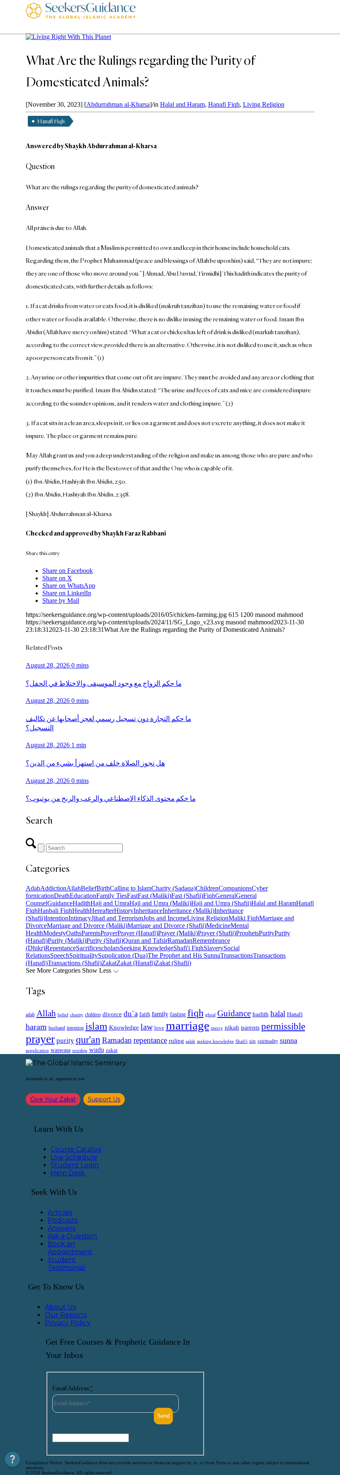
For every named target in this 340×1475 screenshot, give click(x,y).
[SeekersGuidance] (81, 16)
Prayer (108, 933)
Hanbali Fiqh (55, 910)
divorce (112, 1014)
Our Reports (66, 1315)
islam (96, 1026)
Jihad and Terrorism (117, 918)
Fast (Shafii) (187, 895)
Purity (266, 933)
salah (190, 1041)
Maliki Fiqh (243, 918)
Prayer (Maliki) (178, 933)
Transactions (236, 955)
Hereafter (102, 910)
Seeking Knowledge (146, 948)
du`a (131, 1013)
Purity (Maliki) (67, 940)
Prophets (247, 933)
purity (65, 1040)
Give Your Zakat (53, 1099)
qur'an (88, 1039)
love (159, 1028)
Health (81, 910)
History (124, 910)
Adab (33, 888)
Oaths (73, 933)
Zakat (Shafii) (173, 962)
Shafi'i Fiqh (188, 948)
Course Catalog (76, 1149)
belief (63, 1015)
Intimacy (79, 918)
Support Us (104, 1099)
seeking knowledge (215, 1041)
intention (75, 1028)
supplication (37, 1050)
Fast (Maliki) (154, 895)
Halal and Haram (182, 104)
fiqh (195, 1012)
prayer (40, 1038)
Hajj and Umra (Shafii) (221, 903)
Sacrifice (87, 948)
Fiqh (209, 895)
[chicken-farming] (68, 36)
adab (30, 1015)
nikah (232, 1027)
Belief (89, 888)
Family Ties (111, 895)
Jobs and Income (165, 918)
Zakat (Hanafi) (136, 962)
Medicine (218, 925)
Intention (56, 918)
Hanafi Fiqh (224, 104)
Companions (235, 888)
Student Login (75, 1165)
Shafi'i (242, 1041)
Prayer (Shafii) (217, 933)
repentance (150, 1040)
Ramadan (180, 940)
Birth (103, 888)
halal (277, 1013)
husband (57, 1028)
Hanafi (295, 1014)
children (93, 1015)
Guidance (60, 903)
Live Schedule (74, 1157)
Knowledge (124, 1027)
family (160, 1014)
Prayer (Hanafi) (137, 933)
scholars (109, 948)
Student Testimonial (66, 1264)
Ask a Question (72, 1236)
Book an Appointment (70, 1248)
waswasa (60, 1050)
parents (250, 1027)
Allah (73, 888)
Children (207, 888)
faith (144, 1014)
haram (36, 1026)
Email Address (72, 1388)
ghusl (210, 1014)
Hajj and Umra (109, 903)
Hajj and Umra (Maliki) (160, 903)
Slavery (213, 948)
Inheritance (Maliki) (188, 910)
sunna (288, 1040)
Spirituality (83, 955)
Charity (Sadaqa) (173, 888)
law (147, 1026)
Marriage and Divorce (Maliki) (87, 925)
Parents (90, 933)
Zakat (109, 962)
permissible (283, 1026)
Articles (60, 1212)
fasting (178, 1014)
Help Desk (68, 1173)
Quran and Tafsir (145, 940)
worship (79, 1050)
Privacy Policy (67, 1323)
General (225, 895)
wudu (96, 1050)
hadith (261, 1014)
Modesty (54, 933)
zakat (112, 1050)
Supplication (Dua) (123, 955)
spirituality (267, 1041)
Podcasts (63, 1220)
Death (62, 895)
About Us (60, 1307)
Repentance (60, 948)
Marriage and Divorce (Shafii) (166, 925)
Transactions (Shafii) (75, 962)
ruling (176, 1040)
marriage (187, 1025)
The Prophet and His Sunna (184, 955)
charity (76, 1015)
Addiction (53, 888)
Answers (61, 1228)
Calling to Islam (130, 888)
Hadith (81, 903)
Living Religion (263, 104)
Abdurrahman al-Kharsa (118, 104)
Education (83, 895)
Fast (132, 895)
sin (252, 1041)
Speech (59, 955)
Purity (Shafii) (104, 940)
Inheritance (148, 910)
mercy (217, 1027)
